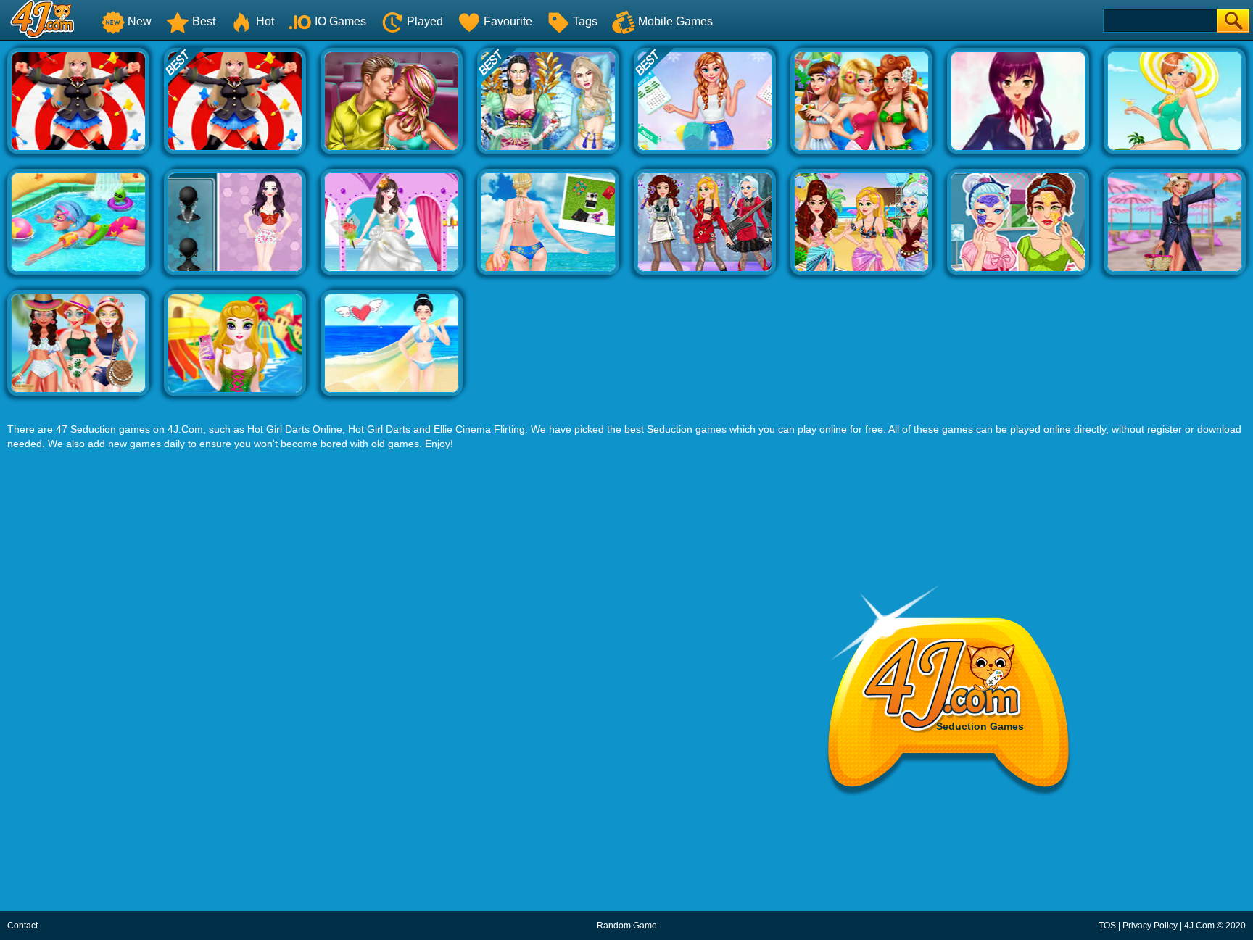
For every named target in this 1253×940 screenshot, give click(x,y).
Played (425, 21)
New (140, 21)
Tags (585, 21)
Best (203, 21)
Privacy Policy (1150, 925)
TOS (1107, 925)
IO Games (340, 21)
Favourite (508, 21)
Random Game (627, 925)
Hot (265, 21)
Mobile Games (675, 21)
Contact (22, 925)
